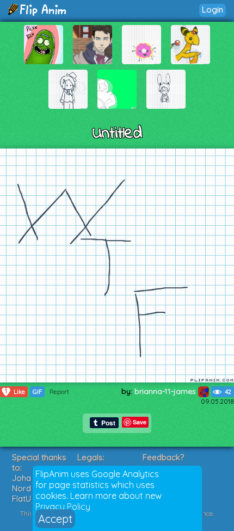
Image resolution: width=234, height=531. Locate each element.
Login (212, 9)
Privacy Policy (62, 506)
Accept (55, 519)
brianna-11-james (166, 391)
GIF (37, 392)
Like (15, 391)
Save (139, 422)
